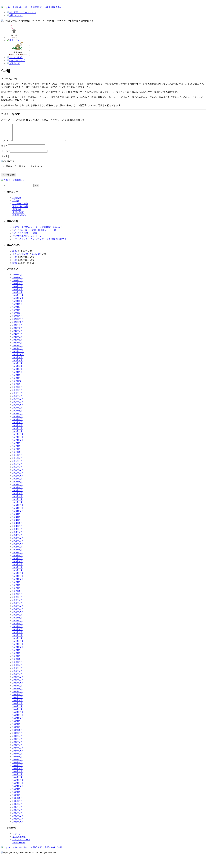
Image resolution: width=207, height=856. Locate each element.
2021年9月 (17, 325)
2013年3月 (17, 564)
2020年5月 (17, 340)
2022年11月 (18, 295)
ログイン (16, 833)
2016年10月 (18, 440)
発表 (14, 257)
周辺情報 (16, 209)
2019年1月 (17, 378)
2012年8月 (17, 585)
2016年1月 (17, 467)
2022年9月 (17, 301)
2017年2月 (17, 428)
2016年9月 (17, 443)
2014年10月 (18, 511)
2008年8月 (17, 724)
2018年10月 (18, 381)
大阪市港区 (18, 212)
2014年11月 (18, 508)
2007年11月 (18, 748)
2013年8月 (17, 549)
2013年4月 (17, 561)
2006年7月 (17, 795)
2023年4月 (17, 289)
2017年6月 (17, 416)
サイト (4, 156)
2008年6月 (17, 730)
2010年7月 (17, 656)
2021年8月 (17, 328)
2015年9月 (17, 478)
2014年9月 (17, 514)
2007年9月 (17, 754)
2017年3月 (17, 425)
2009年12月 (18, 677)
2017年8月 (17, 410)
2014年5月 (17, 526)
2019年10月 (18, 354)
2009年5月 (17, 697)
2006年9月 (17, 789)
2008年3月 (17, 739)
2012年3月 (17, 597)
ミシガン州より (20, 254)
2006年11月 (18, 783)
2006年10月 (18, 786)
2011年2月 (17, 635)
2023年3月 (17, 292)
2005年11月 (18, 819)
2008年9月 (17, 721)
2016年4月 (17, 458)
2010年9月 (17, 650)
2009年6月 (17, 694)
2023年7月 (17, 280)
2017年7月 (17, 413)
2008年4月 (17, 736)
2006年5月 (17, 801)
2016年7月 (17, 449)
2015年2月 (17, 499)
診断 (14, 251)
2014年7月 (17, 520)
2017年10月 (18, 405)
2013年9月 (17, 547)
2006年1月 (17, 813)
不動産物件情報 (20, 206)
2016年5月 (17, 455)
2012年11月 (18, 576)
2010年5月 (17, 662)
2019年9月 (17, 357)
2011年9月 (17, 615)
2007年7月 (17, 759)
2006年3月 (17, 807)
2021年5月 (17, 331)
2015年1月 (17, 502)
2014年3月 (17, 529)
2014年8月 (17, 517)
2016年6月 (17, 452)
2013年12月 (18, 538)
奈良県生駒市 (19, 215)
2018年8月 (17, 384)
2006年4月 (17, 804)
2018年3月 (17, 393)
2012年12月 (18, 573)
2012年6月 (17, 591)
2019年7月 (17, 363)
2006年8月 (17, 792)
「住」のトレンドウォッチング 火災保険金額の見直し (40, 239)
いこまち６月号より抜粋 (24, 233)
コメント (6, 140)
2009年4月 (17, 700)
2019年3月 (17, 372)
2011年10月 (18, 612)
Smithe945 (36, 254)
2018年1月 (17, 396)
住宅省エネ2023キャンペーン (27, 236)
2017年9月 (17, 408)
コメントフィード (21, 839)
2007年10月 (18, 751)
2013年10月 (18, 544)
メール (5, 151)
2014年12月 (18, 505)
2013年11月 (18, 541)
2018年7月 (17, 387)
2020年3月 (17, 345)
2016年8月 (17, 446)
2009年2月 (17, 706)
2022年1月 (17, 316)
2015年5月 (17, 490)
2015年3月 (17, 496)
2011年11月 (18, 609)
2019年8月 (17, 360)
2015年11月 (18, 473)
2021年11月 (18, 319)
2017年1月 (17, 431)
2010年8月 (17, 653)
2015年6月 (17, 487)
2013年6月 (17, 555)
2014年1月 (17, 535)
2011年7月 (17, 620)
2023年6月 (17, 283)
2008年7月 (17, 727)
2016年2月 (17, 464)
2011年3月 (17, 632)
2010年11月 (18, 644)
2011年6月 (17, 623)
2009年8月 (17, 688)
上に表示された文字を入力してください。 (22, 166)
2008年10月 (18, 718)
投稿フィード (19, 836)
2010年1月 (17, 674)
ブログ (15, 200)
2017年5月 (17, 419)
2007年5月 (17, 765)
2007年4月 (17, 768)
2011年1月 (17, 638)
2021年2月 (17, 337)
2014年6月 (17, 523)
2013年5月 (17, 558)
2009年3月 (17, 703)
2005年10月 (18, 822)
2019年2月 (17, 375)
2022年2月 (17, 313)
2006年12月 (18, 780)
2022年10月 (18, 298)
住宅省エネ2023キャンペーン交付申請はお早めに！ (38, 227)
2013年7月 (17, 552)
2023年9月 (17, 274)
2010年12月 (18, 641)
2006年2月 (17, 810)
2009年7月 (17, 691)
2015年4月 (17, 493)
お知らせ (16, 197)
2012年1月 (17, 603)
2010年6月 (17, 659)
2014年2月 (17, 532)
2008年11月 (18, 715)
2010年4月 (17, 665)
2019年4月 (17, 369)
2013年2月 (17, 567)
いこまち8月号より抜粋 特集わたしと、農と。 (36, 230)
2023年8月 (17, 277)
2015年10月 (18, 476)
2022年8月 (17, 304)
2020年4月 (17, 342)
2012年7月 (17, 588)
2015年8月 (17, 481)
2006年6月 (17, 798)
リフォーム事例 (20, 203)
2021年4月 (17, 334)
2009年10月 (18, 683)
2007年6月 (17, 762)
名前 (4, 146)
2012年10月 (18, 579)
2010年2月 (17, 671)
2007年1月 (17, 777)
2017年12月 (18, 399)
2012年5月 (17, 594)
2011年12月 (18, 606)
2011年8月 (17, 617)
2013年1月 (17, 570)
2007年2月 (17, 774)
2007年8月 (17, 756)
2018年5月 (17, 390)
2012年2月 (17, 600)
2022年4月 (17, 307)
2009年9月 (17, 685)
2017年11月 (18, 402)
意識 (14, 263)
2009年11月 (18, 680)
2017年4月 (17, 422)
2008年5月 (17, 733)
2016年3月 (17, 461)
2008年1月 (17, 745)
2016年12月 (18, 434)
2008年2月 (17, 742)
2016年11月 (18, 437)
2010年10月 (18, 647)
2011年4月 (17, 629)
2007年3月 (17, 771)
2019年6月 (17, 366)
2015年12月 (18, 470)
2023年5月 (17, 286)
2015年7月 (17, 484)
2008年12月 (18, 712)
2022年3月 (17, 310)
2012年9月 (17, 582)
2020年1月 (17, 348)
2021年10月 (18, 322)
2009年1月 (17, 709)
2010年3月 (17, 668)
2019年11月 (18, 351)
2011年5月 (17, 626)
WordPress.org (18, 842)
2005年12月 (18, 816)
